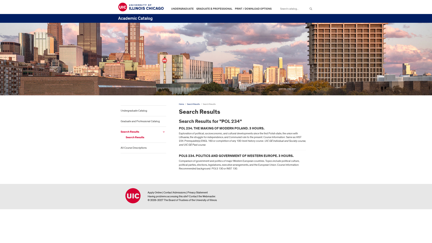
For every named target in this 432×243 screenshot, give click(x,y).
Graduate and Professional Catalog (140, 121)
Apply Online (155, 192)
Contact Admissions (175, 192)
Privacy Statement (197, 192)
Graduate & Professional (214, 8)
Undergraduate (182, 8)
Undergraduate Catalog (134, 110)
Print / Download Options (253, 8)
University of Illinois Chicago (133, 195)
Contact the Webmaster (202, 196)
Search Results (130, 132)
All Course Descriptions (134, 148)
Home (181, 104)
